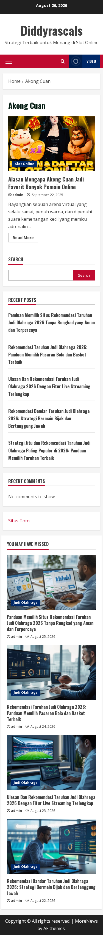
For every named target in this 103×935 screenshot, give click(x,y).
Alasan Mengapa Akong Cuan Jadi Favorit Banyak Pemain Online (51, 143)
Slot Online (24, 164)
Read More (25, 238)
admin (17, 194)
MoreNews (86, 921)
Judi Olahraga (26, 602)
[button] (9, 61)
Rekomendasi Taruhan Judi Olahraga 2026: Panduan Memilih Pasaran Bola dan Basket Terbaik (48, 354)
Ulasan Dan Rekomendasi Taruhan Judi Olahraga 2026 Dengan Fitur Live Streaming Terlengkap (49, 386)
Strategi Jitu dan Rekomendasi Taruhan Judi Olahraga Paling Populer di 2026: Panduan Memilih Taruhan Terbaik (49, 450)
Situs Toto (19, 521)
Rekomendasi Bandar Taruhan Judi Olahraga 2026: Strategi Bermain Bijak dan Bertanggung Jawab (49, 418)
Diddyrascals (51, 30)
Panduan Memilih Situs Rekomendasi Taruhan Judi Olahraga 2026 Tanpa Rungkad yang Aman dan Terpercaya (51, 322)
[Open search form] (63, 61)
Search (15, 259)
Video (91, 61)
